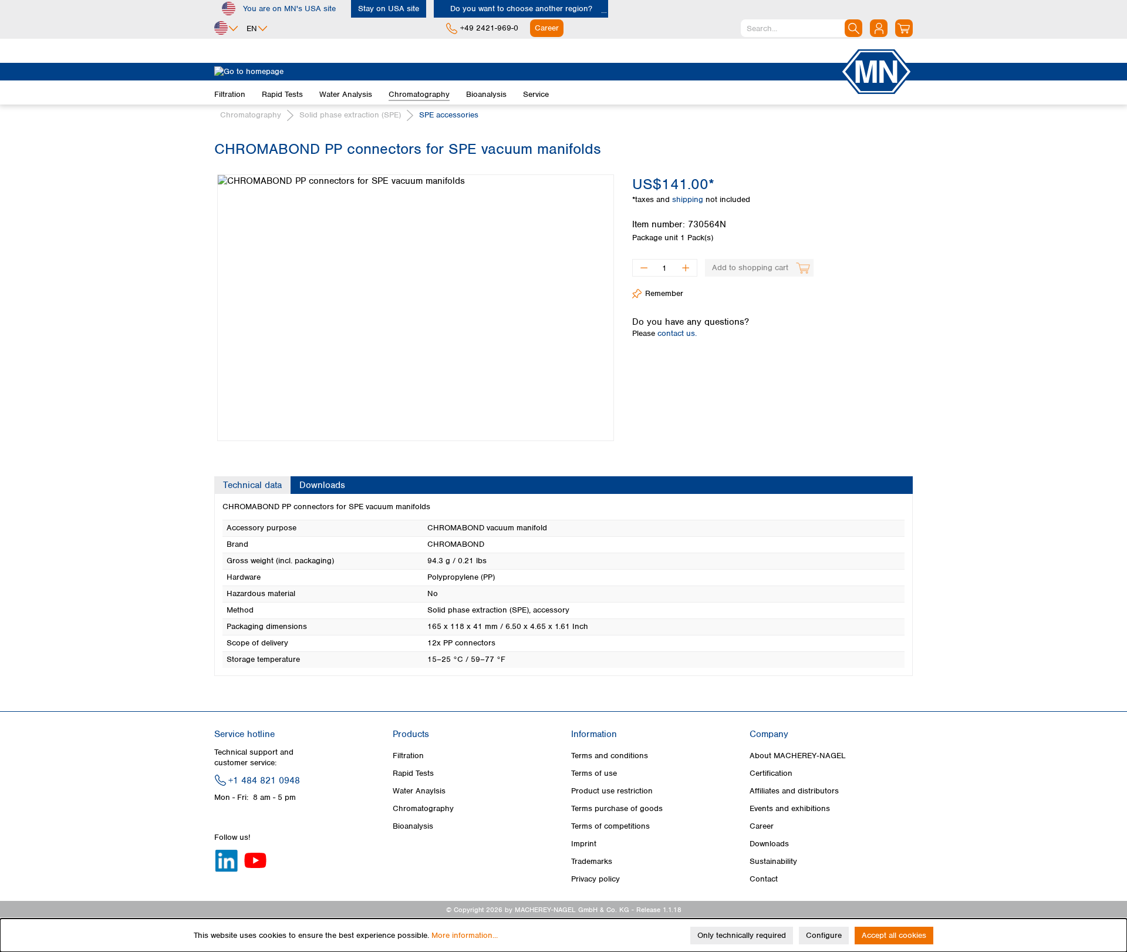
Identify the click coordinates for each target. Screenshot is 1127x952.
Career (762, 826)
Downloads (769, 844)
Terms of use (594, 773)
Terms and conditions (609, 756)
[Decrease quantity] (643, 268)
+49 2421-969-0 (489, 28)
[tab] (252, 485)
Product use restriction (612, 791)
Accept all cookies (894, 935)
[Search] (853, 28)
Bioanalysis (413, 826)
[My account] (879, 28)
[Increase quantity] (685, 268)
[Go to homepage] (527, 71)
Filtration (408, 756)
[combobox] (801, 28)
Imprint (583, 844)
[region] (414, 299)
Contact (764, 879)
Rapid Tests (413, 773)
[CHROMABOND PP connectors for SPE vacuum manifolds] (415, 307)
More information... (464, 935)
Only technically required (741, 935)
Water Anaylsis (419, 791)
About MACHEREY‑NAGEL (798, 756)
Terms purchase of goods (617, 808)
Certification (771, 773)
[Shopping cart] (904, 28)
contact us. (677, 333)
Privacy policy (595, 879)
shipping (689, 199)
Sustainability (773, 861)
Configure (824, 935)
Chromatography (423, 808)
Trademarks (591, 861)
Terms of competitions (610, 826)
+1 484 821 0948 (264, 780)
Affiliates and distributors (794, 791)
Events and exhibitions (790, 808)
